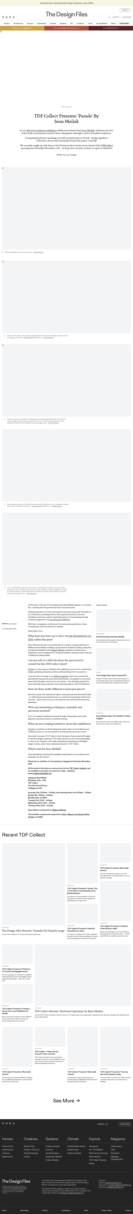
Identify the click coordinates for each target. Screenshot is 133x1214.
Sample (31, 817)
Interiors (30, 23)
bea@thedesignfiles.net (113, 1183)
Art (71, 23)
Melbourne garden (61, 676)
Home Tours (7, 1146)
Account (127, 17)
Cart (116, 17)
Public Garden (52, 1160)
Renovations (95, 1156)
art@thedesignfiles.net (42, 773)
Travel (90, 23)
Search (125, 10)
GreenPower (73, 1150)
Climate (53, 23)
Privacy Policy (107, 1210)
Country (49, 1150)
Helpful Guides (74, 1153)
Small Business (31, 1153)
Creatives (80, 23)
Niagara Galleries (58, 650)
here (12, 338)
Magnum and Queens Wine (78, 814)
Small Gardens (52, 1153)
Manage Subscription (117, 1158)
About (4, 1210)
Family (27, 1156)
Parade (31, 778)
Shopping (93, 1146)
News (113, 23)
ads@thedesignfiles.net (115, 1187)
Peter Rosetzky (29, 338)
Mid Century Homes (98, 1153)
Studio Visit (29, 1146)
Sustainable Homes (76, 1146)
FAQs (86, 1210)
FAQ (113, 1150)
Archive (128, 1210)
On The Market (96, 1150)
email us (17, 1187)
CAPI (40, 817)
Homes (6, 23)
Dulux (64, 814)
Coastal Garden (53, 1146)
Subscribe (124, 23)
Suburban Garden (54, 1156)
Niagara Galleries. (59, 810)
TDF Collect (107, 145)
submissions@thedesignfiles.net (72, 1193)
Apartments (41, 23)
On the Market (101, 23)
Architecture (18, 23)
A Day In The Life (31, 1150)
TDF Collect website (78, 768)
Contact (45, 1210)
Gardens (63, 23)
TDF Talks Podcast (97, 1160)
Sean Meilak (88, 130)
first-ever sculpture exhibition (42, 130)
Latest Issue (116, 1146)
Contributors (65, 1210)
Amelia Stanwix (38, 252)
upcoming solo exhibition (60, 620)
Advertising (24, 1210)
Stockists (115, 1153)
